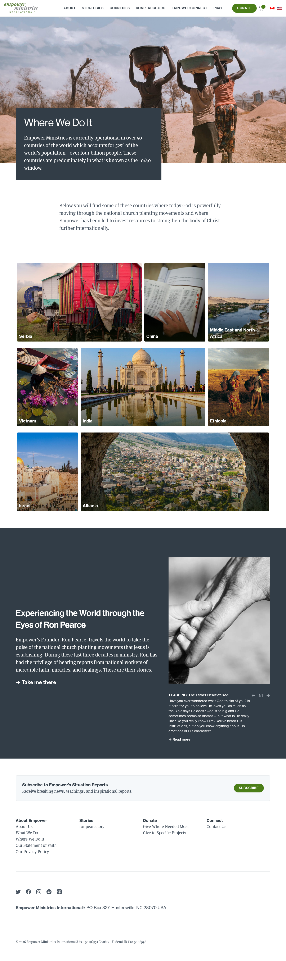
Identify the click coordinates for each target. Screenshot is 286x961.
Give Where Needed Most (166, 826)
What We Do (27, 833)
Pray (218, 8)
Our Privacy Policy (32, 851)
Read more (182, 739)
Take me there (39, 682)
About (69, 8)
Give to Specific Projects (164, 833)
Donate (244, 8)
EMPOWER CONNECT (189, 8)
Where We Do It (30, 839)
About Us (24, 826)
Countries (120, 8)
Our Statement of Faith (36, 845)
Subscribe (249, 788)
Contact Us (216, 826)
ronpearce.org (150, 8)
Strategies (93, 8)
